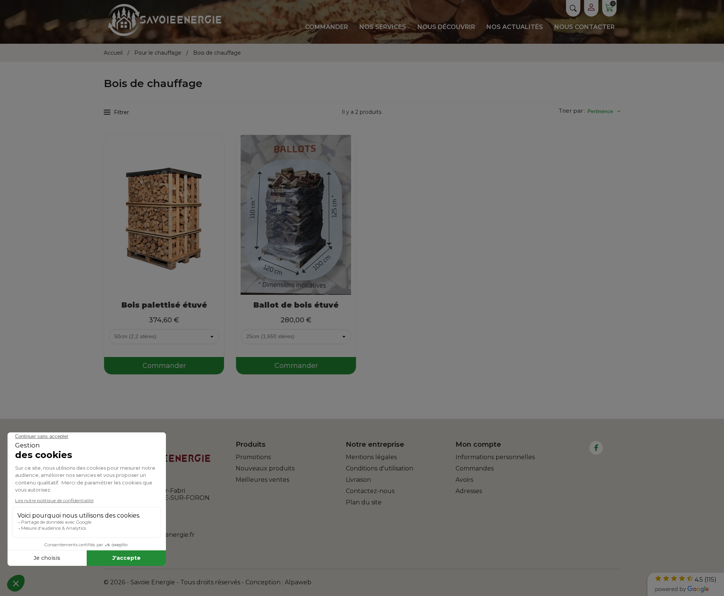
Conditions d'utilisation (379, 468)
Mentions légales (371, 457)
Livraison (358, 479)
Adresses (469, 491)
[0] (609, 9)
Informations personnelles (495, 457)
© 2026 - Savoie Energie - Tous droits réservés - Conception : (194, 582)
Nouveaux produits (265, 468)
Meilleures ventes (262, 479)
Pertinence (603, 111)
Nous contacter (584, 27)
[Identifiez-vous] (591, 8)
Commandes (475, 468)
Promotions (253, 457)
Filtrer (121, 112)
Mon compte (478, 444)
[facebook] (596, 447)
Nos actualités (514, 27)
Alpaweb (298, 582)
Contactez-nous (370, 491)
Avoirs (464, 479)
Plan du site (364, 502)
